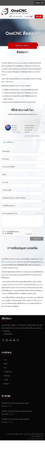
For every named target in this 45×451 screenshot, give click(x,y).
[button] (39, 3)
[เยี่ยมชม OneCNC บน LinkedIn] (10, 340)
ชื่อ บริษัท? (5, 159)
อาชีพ (6, 82)
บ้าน (4, 360)
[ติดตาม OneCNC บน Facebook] (3, 340)
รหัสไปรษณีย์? (7, 190)
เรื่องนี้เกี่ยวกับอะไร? (8, 206)
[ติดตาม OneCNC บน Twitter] (6, 340)
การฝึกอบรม (7, 372)
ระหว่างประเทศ (16, 16)
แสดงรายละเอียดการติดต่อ (32, 136)
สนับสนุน (6, 376)
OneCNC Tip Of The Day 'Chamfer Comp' (15, 403)
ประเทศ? (5, 182)
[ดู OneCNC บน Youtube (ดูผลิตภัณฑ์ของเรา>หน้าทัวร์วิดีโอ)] (14, 340)
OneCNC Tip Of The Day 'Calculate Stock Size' (17, 411)
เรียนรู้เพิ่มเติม (7, 334)
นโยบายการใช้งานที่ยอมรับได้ (33, 434)
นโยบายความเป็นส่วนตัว (15, 434)
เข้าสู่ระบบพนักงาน (37, 436)
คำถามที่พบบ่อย (19, 262)
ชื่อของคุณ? (6, 151)
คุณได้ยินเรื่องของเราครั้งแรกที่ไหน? (14, 198)
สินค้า (5, 364)
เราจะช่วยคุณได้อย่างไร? (10, 213)
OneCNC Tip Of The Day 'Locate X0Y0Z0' (15, 419)
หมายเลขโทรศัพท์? (8, 167)
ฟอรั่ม (6, 303)
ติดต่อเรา (26, 45)
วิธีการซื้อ (39, 16)
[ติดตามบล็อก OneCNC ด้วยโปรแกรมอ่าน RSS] (17, 340)
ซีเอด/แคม (19, 45)
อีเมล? (4, 174)
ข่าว (4, 368)
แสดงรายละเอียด (16, 132)
